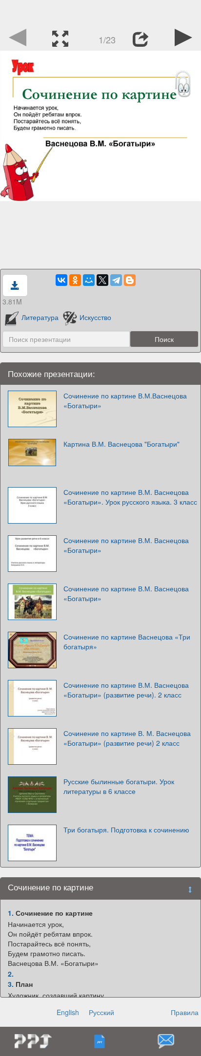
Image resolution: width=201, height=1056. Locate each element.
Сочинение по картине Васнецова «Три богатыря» (126, 641)
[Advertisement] (100, 12)
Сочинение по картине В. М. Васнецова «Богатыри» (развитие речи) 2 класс (127, 738)
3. (11, 984)
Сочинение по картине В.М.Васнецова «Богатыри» (125, 400)
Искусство (95, 317)
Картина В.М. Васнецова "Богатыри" (121, 444)
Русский (101, 1012)
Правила (185, 1012)
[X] (102, 280)
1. (11, 913)
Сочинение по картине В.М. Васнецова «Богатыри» (126, 545)
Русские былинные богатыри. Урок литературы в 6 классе (118, 786)
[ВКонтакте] (61, 280)
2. (11, 974)
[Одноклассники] (75, 280)
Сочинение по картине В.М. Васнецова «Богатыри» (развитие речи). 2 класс (126, 689)
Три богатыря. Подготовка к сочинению (126, 829)
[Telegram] (116, 280)
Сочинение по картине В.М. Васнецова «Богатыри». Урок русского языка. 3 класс (130, 497)
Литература (40, 317)
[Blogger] (130, 280)
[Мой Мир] (89, 280)
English (68, 1012)
